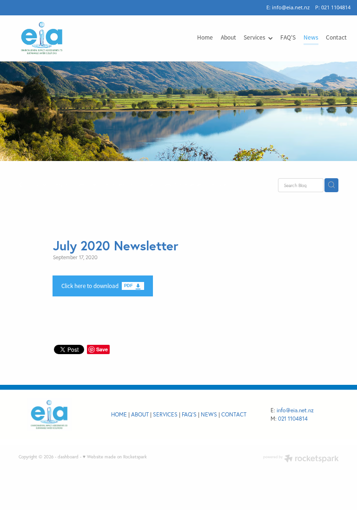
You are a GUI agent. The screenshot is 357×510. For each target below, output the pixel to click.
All (38, 184)
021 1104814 (293, 418)
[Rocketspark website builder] (301, 459)
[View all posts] (20, 185)
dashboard (68, 456)
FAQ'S (189, 414)
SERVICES (165, 414)
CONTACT (233, 414)
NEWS (209, 414)
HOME (119, 414)
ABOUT (140, 414)
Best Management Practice (194, 184)
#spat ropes (70, 184)
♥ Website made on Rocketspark (115, 456)
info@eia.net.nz (291, 7)
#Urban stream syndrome (123, 184)
